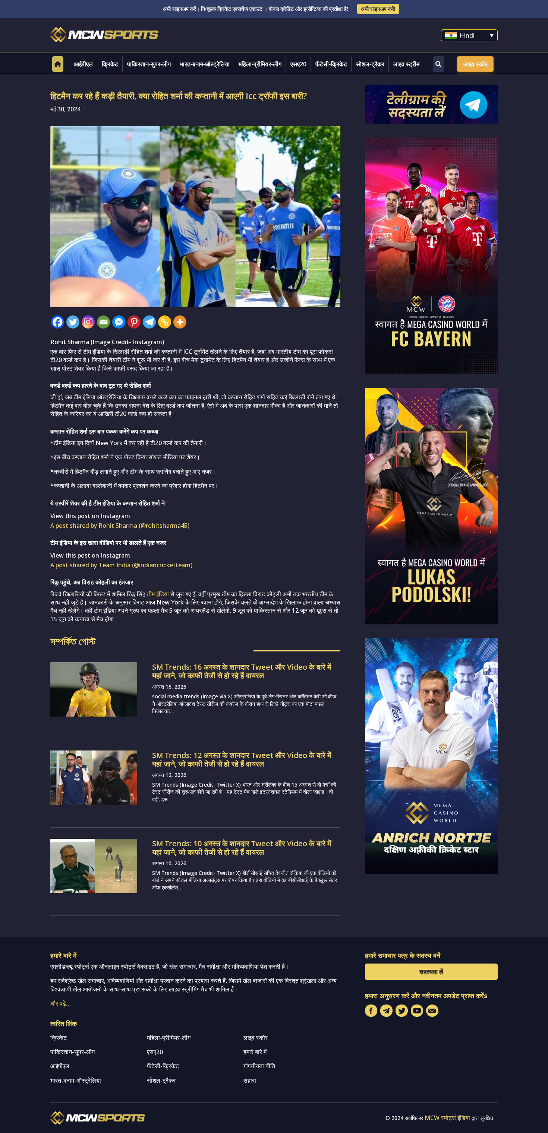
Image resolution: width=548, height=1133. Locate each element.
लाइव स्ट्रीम (406, 64)
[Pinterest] (134, 322)
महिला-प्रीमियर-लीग (260, 64)
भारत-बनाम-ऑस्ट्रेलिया (205, 64)
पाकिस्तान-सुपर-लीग (149, 64)
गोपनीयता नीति (259, 1066)
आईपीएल (83, 64)
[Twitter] (72, 322)
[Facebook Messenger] (118, 322)
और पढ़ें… (60, 1003)
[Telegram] (149, 322)
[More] (179, 322)
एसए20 (298, 64)
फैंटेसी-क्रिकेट (331, 64)
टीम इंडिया (158, 594)
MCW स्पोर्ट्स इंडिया (447, 1118)
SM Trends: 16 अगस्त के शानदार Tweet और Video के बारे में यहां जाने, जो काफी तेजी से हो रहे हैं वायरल (241, 671)
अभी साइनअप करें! (378, 8)
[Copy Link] (164, 322)
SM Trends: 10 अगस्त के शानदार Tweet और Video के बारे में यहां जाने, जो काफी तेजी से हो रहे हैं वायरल (241, 847)
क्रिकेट (110, 64)
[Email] (103, 322)
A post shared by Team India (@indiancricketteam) (121, 565)
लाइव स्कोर (475, 64)
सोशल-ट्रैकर (370, 64)
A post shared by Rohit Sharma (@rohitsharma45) (119, 525)
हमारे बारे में (255, 1052)
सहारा (249, 1080)
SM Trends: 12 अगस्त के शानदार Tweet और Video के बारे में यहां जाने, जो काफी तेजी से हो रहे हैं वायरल (241, 759)
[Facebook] (57, 322)
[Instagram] (88, 322)
